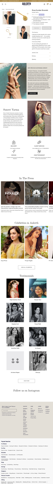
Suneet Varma (19, 473)
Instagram (48, 409)
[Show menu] (3, 4)
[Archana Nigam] (15, 361)
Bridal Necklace (46, 459)
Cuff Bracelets (20, 454)
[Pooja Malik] (38, 312)
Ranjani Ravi (37, 299)
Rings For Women (4, 446)
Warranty (34, 59)
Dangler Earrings (41, 469)
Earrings (24, 430)
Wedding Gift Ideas (27, 482)
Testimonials (26, 275)
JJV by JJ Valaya (34, 473)
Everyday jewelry (11, 477)
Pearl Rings (16, 464)
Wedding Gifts (19, 482)
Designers (25, 408)
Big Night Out (4, 477)
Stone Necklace (38, 459)
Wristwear (25, 431)
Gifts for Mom (35, 482)
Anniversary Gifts (11, 482)
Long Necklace (30, 459)
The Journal (40, 410)
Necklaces (25, 428)
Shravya (38, 372)
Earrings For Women (14, 446)
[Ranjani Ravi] (38, 288)
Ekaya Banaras (12, 473)
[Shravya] (38, 361)
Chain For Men (19, 450)
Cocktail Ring (10, 464)
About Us (40, 408)
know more (33, 93)
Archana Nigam (15, 372)
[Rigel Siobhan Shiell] (15, 288)
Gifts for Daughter (42, 482)
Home (3, 9)
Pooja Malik (38, 324)
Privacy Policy (33, 417)
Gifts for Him (10, 483)
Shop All (24, 426)
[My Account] (44, 4)
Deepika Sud (15, 324)
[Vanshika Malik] (15, 336)
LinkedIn (47, 413)
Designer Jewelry (4, 473)
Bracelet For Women (23, 446)
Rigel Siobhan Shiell (15, 299)
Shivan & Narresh (42, 473)
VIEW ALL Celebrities (26, 267)
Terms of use (33, 416)
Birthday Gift (3, 482)
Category (25, 424)
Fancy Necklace (4, 460)
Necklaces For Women (43, 446)
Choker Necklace (4, 459)
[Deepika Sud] (15, 312)
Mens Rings (3, 464)
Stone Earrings (25, 469)
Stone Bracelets (12, 454)
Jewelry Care (35, 52)
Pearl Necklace (13, 459)
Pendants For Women (33, 446)
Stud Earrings (4, 469)
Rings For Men (4, 450)
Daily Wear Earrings (33, 469)
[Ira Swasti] (38, 336)
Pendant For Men (11, 450)
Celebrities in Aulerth (45, 477)
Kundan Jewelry (36, 477)
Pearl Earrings (11, 469)
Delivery (34, 56)
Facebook (48, 411)
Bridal (23, 477)
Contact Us (40, 412)
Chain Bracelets (4, 454)
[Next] (48, 193)
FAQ (31, 408)
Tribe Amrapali (26, 473)
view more (26, 380)
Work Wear (18, 477)
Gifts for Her (3, 483)
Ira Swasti (38, 348)
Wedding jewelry (28, 477)
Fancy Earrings (18, 469)
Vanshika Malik (15, 348)
